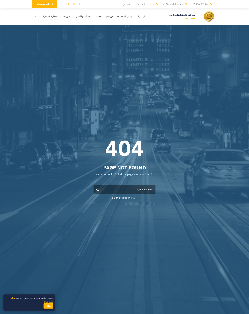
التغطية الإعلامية (50, 16)
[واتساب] (68, 4)
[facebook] (79, 4)
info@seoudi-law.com (173, 4)
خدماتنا (98, 16)
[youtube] (74, 4)
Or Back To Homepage (124, 198)
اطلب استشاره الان (43, 4)
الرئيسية (141, 16)
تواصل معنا (67, 16)
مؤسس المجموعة (125, 16)
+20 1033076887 (200, 4)
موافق (48, 306)
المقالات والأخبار (83, 16)
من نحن (109, 16)
